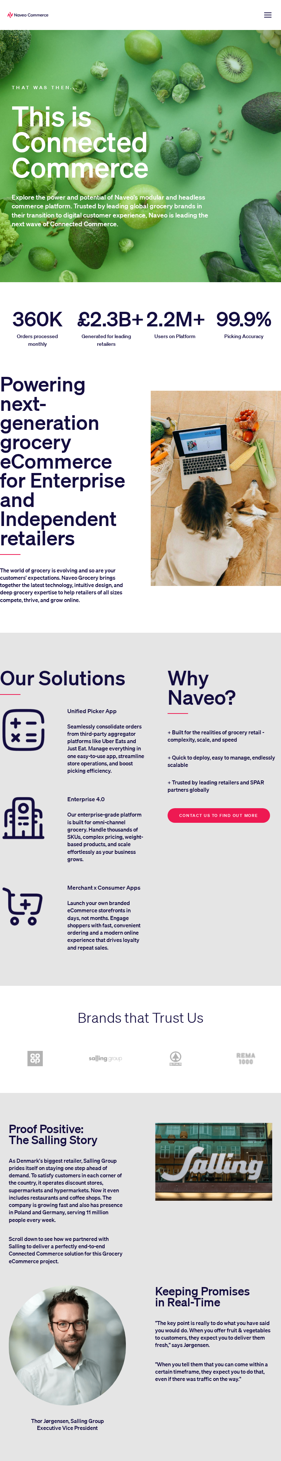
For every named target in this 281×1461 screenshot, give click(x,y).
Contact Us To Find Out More (218, 815)
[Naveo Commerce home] (29, 15)
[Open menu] (268, 15)
